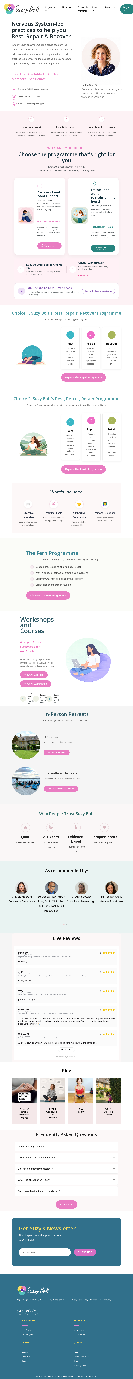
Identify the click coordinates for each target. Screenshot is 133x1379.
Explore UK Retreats (56, 752)
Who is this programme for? (32, 1146)
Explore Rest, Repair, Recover (50, 246)
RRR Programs (27, 1329)
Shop (76, 1361)
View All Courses (34, 674)
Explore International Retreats (61, 789)
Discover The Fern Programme (48, 595)
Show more (66, 1050)
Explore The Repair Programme (83, 377)
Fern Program (27, 1334)
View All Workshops (35, 683)
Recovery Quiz (80, 1365)
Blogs (24, 1361)
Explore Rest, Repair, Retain (104, 248)
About (76, 1352)
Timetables (26, 1356)
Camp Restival (79, 1329)
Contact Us (84, 275)
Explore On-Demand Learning (98, 291)
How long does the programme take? (37, 1157)
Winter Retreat (80, 1334)
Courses (25, 1352)
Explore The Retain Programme (83, 469)
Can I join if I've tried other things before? (39, 1191)
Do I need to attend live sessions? (35, 1168)
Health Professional (81, 1356)
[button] (64, 924)
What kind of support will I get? (34, 1180)
